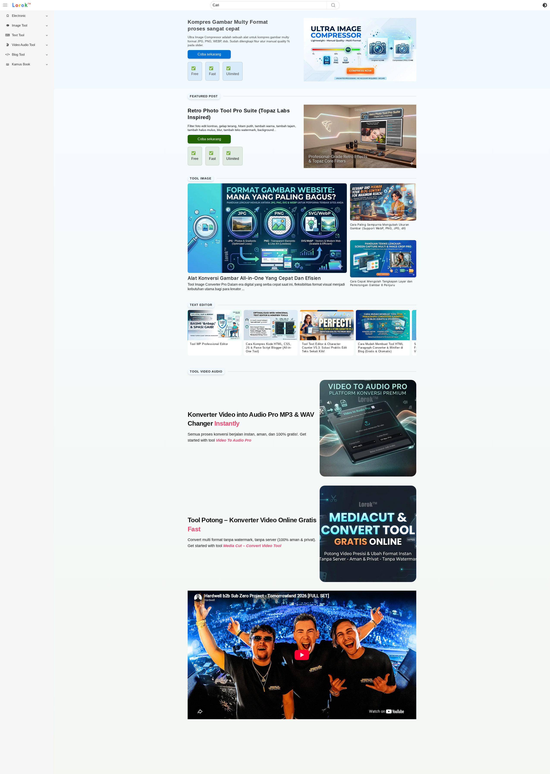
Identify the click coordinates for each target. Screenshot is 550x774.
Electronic (19, 15)
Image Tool (19, 25)
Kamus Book (21, 64)
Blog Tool (18, 54)
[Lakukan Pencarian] (333, 5)
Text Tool (18, 35)
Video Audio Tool (23, 45)
